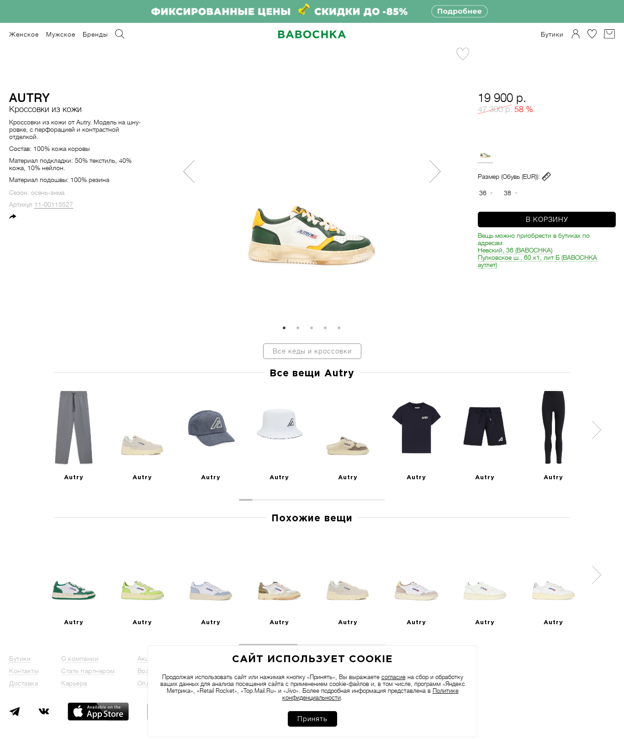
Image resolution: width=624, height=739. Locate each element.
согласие (393, 677)
